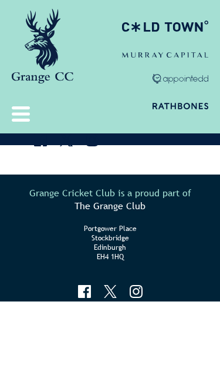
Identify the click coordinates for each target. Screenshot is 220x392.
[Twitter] (66, 139)
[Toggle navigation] (23, 114)
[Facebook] (40, 139)
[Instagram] (92, 139)
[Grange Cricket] (42, 50)
